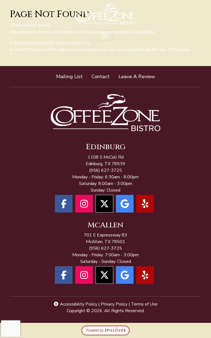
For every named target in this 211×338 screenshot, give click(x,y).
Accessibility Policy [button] (78, 304)
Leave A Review (138, 76)
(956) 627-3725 (105, 170)
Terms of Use (144, 304)
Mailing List (69, 76)
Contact (100, 76)
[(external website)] (105, 115)
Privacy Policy (114, 304)
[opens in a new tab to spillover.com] (105, 330)
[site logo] (106, 14)
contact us (80, 43)
